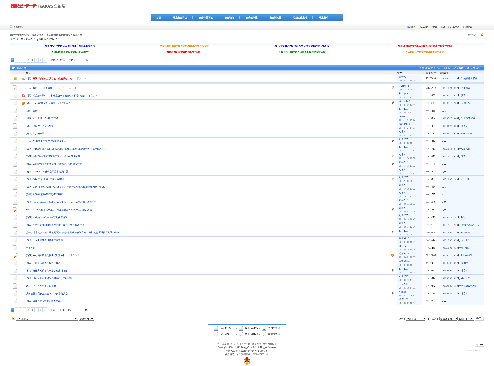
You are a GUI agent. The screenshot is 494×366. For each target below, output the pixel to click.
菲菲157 (465, 240)
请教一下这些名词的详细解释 (41, 285)
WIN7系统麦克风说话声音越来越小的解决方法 (56, 156)
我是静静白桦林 (469, 78)
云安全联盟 (252, 17)
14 (75, 88)
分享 (472, 68)
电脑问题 (30, 247)
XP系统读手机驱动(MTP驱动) (48, 194)
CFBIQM (465, 148)
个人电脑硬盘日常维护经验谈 (48, 240)
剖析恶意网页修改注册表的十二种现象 (52, 278)
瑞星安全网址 (180, 17)
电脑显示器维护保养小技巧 (47, 263)
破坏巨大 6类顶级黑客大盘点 (47, 301)
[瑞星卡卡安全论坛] (39, 7)
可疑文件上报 (300, 17)
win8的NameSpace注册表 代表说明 (50, 217)
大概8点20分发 (468, 285)
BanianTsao (466, 133)
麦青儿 (402, 76)
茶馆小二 (403, 299)
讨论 (478, 68)
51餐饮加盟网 (468, 118)
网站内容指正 (270, 344)
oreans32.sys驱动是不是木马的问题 (50, 171)
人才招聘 (245, 344)
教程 (461, 68)
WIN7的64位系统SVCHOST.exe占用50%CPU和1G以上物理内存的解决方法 (71, 187)
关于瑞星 (222, 344)
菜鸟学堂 (77, 34)
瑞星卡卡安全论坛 (19, 34)
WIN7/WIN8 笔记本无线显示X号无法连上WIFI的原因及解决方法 (59, 209)
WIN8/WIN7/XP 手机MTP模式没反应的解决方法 (57, 164)
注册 (425, 26)
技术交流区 (37, 34)
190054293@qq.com (470, 225)
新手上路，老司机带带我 (45, 118)
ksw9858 (465, 232)
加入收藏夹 (453, 26)
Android (465, 179)
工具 (467, 68)
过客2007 (403, 108)
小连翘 (402, 291)
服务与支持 (234, 344)
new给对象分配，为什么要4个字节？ (51, 103)
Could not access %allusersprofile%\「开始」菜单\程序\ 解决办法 (64, 202)
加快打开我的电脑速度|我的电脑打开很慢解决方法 (58, 225)
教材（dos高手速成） (44, 88)
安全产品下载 (206, 17)
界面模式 (18, 26)
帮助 (442, 26)
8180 (35, 110)
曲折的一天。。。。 (43, 133)
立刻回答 (465, 103)
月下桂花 (465, 88)
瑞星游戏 (323, 17)
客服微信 (467, 26)
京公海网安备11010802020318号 (253, 354)
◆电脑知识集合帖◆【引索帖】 (49, 255)
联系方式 (256, 344)
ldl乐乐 (402, 246)
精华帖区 (472, 34)
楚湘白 (464, 263)
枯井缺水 (403, 93)
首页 (158, 17)
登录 (412, 26)
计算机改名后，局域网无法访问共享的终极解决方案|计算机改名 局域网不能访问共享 (76, 232)
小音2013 (465, 270)
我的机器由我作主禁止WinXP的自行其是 (47, 293)
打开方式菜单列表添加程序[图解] (50, 270)
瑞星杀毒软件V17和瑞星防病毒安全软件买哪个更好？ (60, 95)
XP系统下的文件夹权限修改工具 (49, 141)
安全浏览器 (275, 17)
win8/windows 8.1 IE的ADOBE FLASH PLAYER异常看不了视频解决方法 (69, 148)
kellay (464, 217)
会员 (434, 26)
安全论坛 (229, 17)
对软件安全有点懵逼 (43, 126)
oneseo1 (403, 116)
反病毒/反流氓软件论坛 (58, 34)
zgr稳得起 (404, 86)
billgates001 (466, 255)
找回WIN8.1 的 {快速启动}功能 (49, 179)
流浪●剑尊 (404, 238)
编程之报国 (405, 101)
